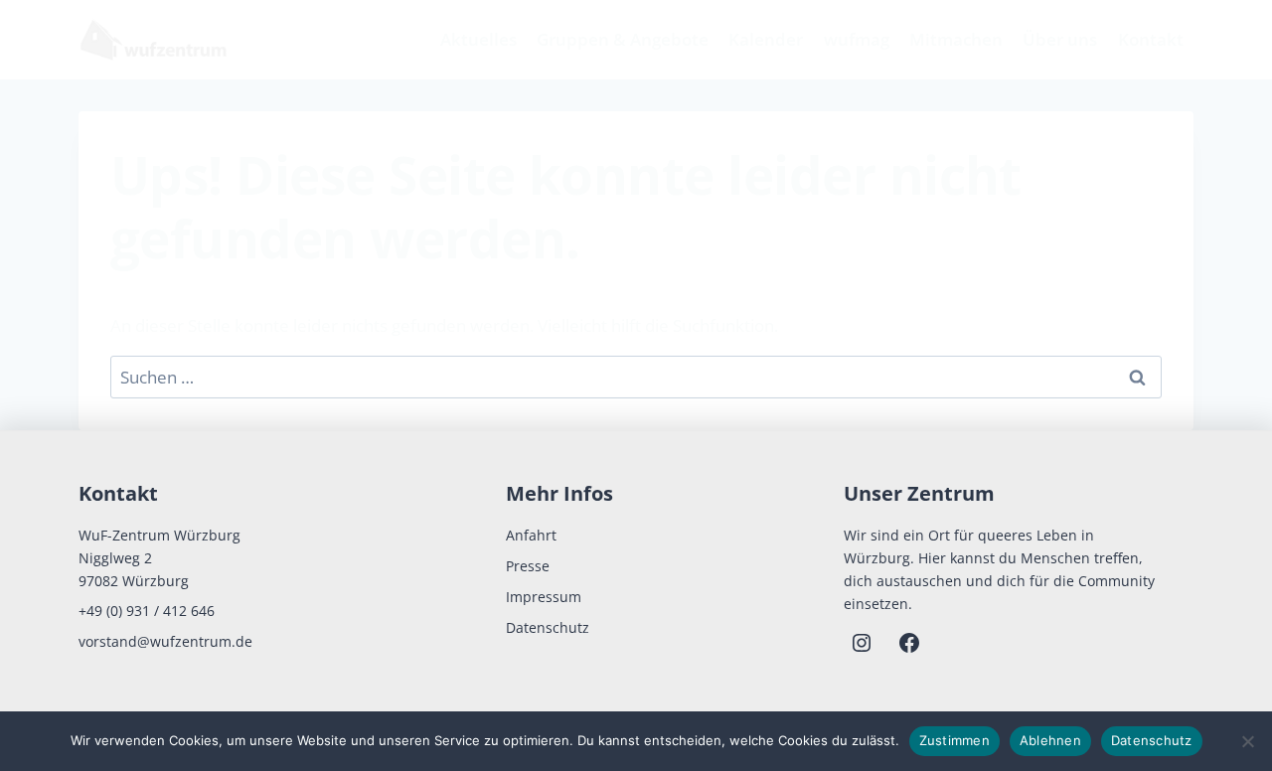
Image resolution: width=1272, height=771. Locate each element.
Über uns (1060, 39)
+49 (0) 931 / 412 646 (147, 610)
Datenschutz (547, 627)
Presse (528, 565)
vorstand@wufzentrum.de (165, 641)
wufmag (856, 39)
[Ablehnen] (1247, 741)
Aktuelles (478, 39)
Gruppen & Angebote (623, 39)
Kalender (765, 39)
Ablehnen (1050, 740)
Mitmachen (956, 39)
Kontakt (1151, 39)
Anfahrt (531, 535)
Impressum (543, 596)
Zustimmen (954, 740)
